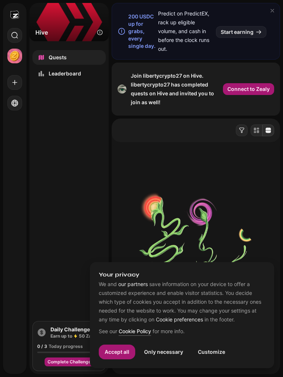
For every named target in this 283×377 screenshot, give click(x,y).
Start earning (237, 32)
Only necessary (163, 352)
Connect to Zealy (248, 89)
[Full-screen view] (268, 130)
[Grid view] (256, 130)
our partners (133, 284)
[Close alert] (272, 11)
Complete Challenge (69, 361)
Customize (211, 352)
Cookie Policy (135, 331)
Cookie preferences (179, 319)
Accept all (117, 352)
